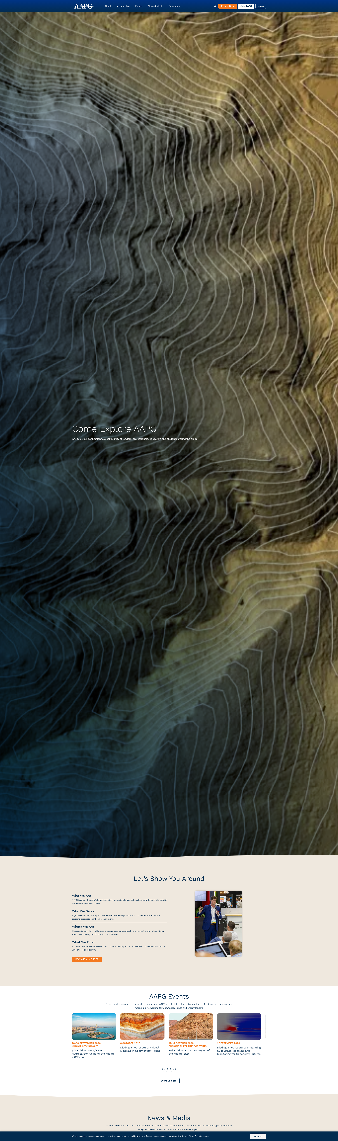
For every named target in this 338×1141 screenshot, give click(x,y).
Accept (258, 1136)
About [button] (108, 6)
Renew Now (227, 6)
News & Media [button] (155, 6)
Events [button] (138, 6)
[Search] (215, 6)
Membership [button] (123, 6)
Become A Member (86, 959)
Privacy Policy (194, 1136)
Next (173, 1069)
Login (261, 6)
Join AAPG (246, 6)
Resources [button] (174, 6)
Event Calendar (169, 1080)
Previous (165, 1069)
